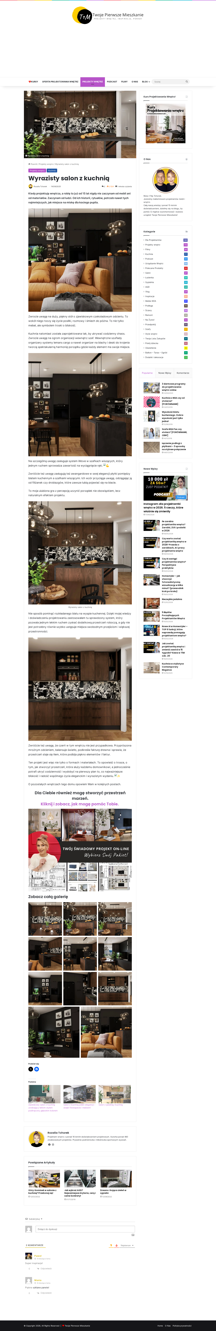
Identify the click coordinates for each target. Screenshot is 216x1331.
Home (160, 1326)
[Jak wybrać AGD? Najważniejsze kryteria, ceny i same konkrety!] (80, 1178)
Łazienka (149, 277)
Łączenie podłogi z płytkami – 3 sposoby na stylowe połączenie (174, 446)
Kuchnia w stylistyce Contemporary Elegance (173, 666)
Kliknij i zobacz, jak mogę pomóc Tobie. (80, 804)
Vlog (147, 291)
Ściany (148, 310)
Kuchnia (52, 170)
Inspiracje (149, 296)
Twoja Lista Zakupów (155, 338)
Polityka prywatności (182, 1326)
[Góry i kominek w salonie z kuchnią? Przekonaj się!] (44, 1178)
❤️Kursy (33, 81)
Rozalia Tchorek (58, 1133)
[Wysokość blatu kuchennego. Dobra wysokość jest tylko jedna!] (152, 416)
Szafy (148, 329)
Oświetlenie (150, 348)
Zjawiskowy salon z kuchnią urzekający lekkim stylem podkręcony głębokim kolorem (43, 1107)
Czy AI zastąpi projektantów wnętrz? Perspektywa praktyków (174, 563)
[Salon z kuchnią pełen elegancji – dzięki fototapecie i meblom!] (79, 1094)
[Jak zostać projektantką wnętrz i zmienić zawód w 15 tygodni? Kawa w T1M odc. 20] (152, 647)
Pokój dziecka (151, 343)
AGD (147, 287)
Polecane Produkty (154, 268)
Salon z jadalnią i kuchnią (111, 1104)
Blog (145, 81)
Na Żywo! (149, 320)
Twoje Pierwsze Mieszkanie (77, 1326)
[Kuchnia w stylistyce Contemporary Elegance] (152, 667)
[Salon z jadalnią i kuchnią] (115, 1094)
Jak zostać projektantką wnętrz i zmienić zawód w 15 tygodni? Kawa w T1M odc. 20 (173, 649)
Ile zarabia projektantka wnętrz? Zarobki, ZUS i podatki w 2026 (174, 526)
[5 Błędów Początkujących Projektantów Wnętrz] (152, 616)
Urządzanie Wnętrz (154, 263)
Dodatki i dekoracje (154, 357)
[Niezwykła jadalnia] (152, 603)
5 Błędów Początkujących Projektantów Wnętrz (173, 615)
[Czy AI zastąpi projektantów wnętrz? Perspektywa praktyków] (152, 562)
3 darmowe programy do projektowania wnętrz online (173, 386)
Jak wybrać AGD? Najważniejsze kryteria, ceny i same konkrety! (80, 1193)
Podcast (112, 81)
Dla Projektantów (153, 240)
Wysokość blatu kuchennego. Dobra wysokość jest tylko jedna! (172, 417)
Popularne (147, 373)
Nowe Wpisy (164, 373)
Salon (148, 273)
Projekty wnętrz (92, 81)
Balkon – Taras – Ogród (156, 352)
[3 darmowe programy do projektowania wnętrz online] (152, 387)
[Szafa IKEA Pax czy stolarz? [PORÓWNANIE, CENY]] (152, 433)
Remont (149, 315)
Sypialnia (149, 282)
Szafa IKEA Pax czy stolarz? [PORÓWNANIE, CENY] (174, 432)
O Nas (135, 81)
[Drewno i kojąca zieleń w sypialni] (116, 1178)
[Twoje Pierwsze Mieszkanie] (108, 15)
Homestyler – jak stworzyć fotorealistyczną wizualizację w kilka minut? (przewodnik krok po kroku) (172, 583)
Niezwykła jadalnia (172, 599)
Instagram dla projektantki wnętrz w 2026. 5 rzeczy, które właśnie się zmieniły (163, 507)
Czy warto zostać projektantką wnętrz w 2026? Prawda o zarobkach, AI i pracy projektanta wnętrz (174, 544)
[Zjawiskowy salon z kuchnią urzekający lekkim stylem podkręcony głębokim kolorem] (44, 1094)
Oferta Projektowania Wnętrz (60, 81)
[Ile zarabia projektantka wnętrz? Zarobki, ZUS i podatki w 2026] (152, 525)
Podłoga (149, 306)
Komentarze (183, 373)
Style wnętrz (151, 334)
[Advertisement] (108, 50)
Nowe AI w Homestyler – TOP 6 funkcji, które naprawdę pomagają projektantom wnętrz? (174, 631)
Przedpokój (150, 324)
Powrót (33, 164)
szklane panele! (41, 1287)
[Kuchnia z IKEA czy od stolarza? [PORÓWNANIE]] (152, 401)
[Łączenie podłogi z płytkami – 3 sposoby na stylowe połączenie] (152, 447)
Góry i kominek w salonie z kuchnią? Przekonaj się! (42, 1191)
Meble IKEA (150, 301)
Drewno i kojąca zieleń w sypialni (113, 1191)
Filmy (124, 81)
